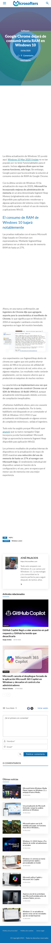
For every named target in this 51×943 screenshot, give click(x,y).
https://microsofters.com (29, 561)
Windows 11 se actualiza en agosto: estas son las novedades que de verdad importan (34, 914)
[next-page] (8, 694)
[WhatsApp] (29, 94)
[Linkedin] (35, 94)
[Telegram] (41, 94)
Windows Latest (17, 541)
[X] (23, 94)
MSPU (11, 537)
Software (25, 31)
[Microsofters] (25, 3)
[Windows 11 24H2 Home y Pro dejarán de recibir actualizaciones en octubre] (12, 844)
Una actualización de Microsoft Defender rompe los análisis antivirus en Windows (34, 808)
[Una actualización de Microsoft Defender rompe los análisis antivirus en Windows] (12, 809)
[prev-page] (4, 694)
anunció (6, 432)
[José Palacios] (11, 571)
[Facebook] (17, 94)
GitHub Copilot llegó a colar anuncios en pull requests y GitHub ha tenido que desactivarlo (25, 633)
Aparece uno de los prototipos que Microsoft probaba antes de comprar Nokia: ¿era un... (34, 896)
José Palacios (25, 60)
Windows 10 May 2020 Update (23, 160)
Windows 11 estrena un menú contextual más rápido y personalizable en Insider (34, 861)
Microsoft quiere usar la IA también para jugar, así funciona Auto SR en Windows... (34, 826)
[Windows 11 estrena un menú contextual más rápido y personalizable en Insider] (12, 862)
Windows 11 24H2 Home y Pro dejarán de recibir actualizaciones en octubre (35, 843)
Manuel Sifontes (8, 688)
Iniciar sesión (42, 708)
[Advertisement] (25, 126)
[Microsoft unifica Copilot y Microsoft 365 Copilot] (12, 880)
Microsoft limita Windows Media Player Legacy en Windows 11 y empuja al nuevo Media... (35, 790)
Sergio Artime (7, 640)
